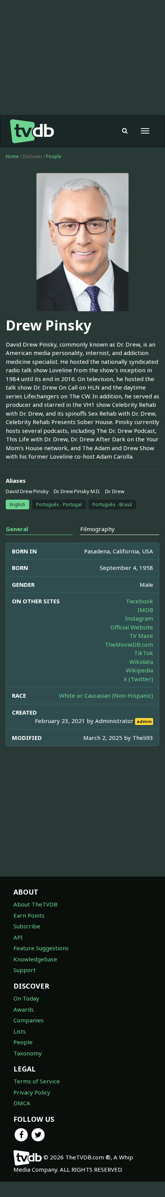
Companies (28, 1020)
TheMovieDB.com (129, 644)
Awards (23, 1009)
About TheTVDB (35, 904)
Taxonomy (27, 1053)
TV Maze (141, 635)
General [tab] (17, 529)
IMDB (145, 610)
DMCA (21, 1103)
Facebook (140, 601)
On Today (26, 998)
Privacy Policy (31, 1092)
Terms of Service (36, 1081)
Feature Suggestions (41, 948)
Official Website (132, 627)
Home (12, 156)
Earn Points (29, 915)
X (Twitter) (138, 679)
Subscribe (26, 926)
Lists (19, 1031)
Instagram (139, 618)
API (18, 937)
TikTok (143, 653)
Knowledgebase (35, 959)
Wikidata (141, 661)
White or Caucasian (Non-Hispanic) (106, 695)
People (53, 156)
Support (24, 970)
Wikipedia (139, 670)
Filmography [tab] (97, 529)
